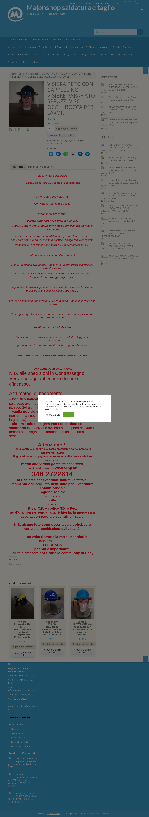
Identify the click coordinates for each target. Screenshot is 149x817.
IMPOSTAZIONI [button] (52, 414)
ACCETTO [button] (68, 414)
